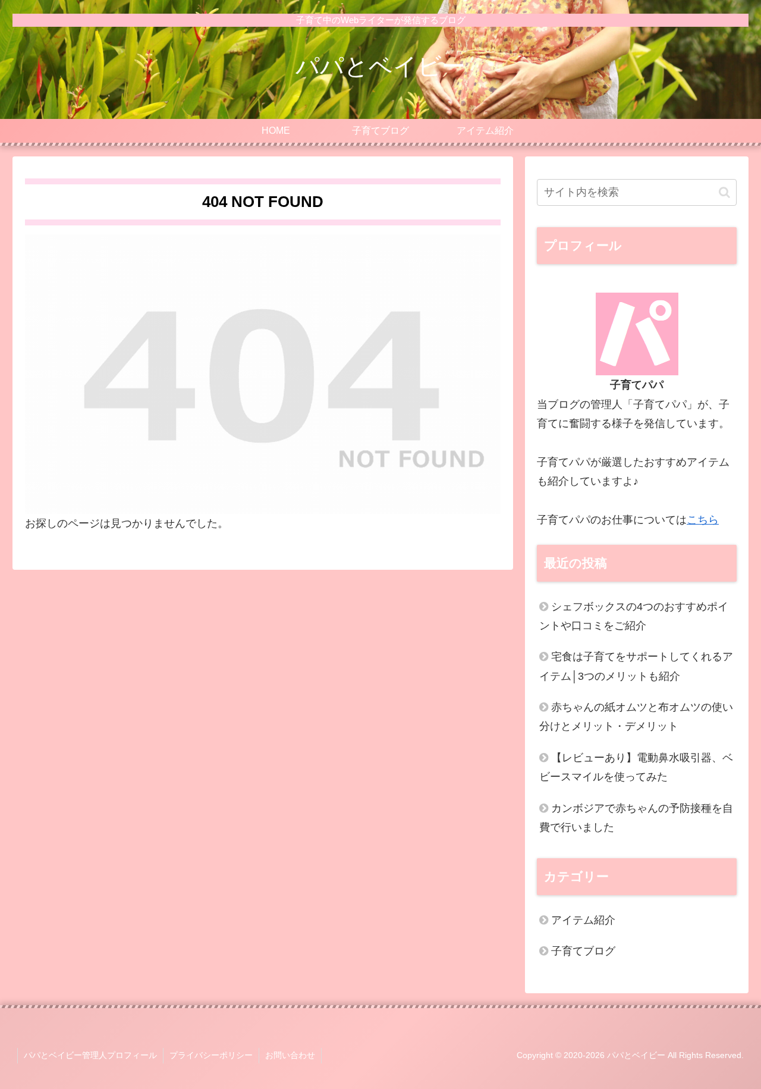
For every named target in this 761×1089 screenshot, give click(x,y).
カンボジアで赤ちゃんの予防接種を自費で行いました (636, 817)
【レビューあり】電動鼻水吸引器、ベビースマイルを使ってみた (636, 767)
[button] (724, 192)
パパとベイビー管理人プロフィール (90, 1055)
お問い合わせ (290, 1055)
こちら (703, 520)
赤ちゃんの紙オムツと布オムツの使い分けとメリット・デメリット (636, 716)
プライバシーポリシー (211, 1055)
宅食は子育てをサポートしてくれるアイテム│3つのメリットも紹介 (636, 666)
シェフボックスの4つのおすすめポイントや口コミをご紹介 (633, 616)
